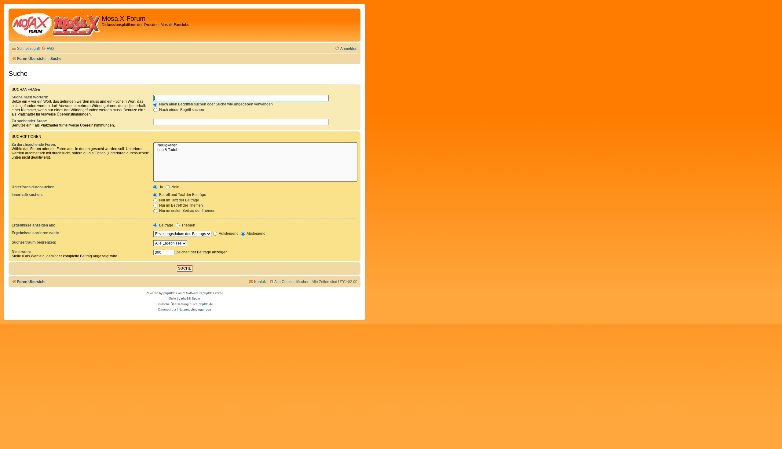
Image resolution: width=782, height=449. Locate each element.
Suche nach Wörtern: (30, 97)
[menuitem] (47, 49)
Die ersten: (21, 252)
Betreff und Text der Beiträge (182, 195)
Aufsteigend (228, 233)
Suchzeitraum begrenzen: (34, 242)
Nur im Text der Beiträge (178, 200)
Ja (160, 187)
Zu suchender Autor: (29, 121)
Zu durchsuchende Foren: (34, 144)
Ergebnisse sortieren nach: (35, 233)
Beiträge (165, 225)
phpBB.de (206, 304)
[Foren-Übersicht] (56, 25)
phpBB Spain (190, 298)
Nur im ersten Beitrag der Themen (186, 210)
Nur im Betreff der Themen (180, 205)
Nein (174, 187)
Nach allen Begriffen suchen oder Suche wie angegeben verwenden (215, 104)
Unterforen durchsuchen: (34, 187)
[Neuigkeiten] (255, 145)
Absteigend (255, 233)
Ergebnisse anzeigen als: (33, 225)
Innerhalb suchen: (27, 195)
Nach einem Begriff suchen (181, 110)
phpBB (168, 293)
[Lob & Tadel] (255, 150)
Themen (188, 225)
